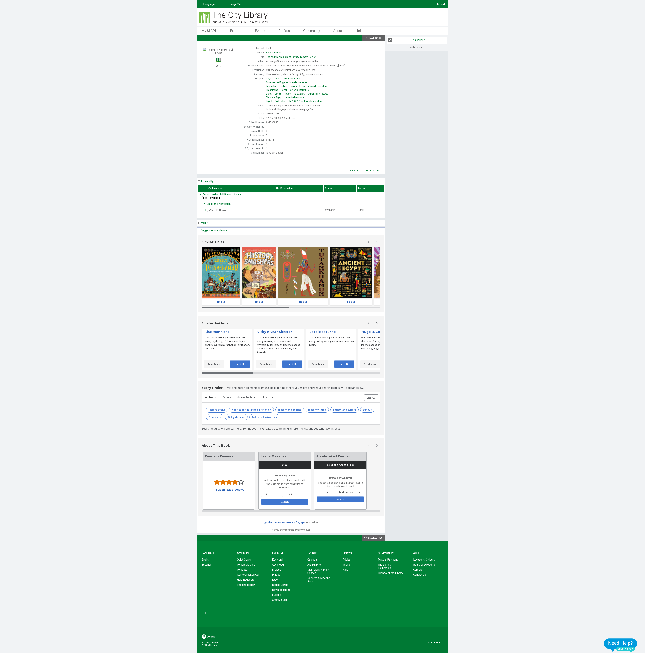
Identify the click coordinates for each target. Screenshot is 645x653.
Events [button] (260, 31)
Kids (345, 569)
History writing (317, 409)
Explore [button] (236, 31)
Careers (417, 569)
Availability (207, 181)
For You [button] (284, 31)
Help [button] (359, 31)
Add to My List (417, 47)
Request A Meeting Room (318, 579)
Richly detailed (236, 417)
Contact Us (419, 574)
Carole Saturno (322, 331)
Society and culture (344, 409)
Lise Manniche (217, 331)
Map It (204, 222)
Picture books (217, 409)
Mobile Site (434, 642)
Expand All (355, 170)
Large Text (236, 4)
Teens (346, 564)
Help (205, 613)
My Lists (242, 569)
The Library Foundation (384, 566)
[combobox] (324, 492)
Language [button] (208, 553)
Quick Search (244, 559)
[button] (371, 397)
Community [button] (312, 31)
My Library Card (246, 564)
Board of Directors (424, 564)
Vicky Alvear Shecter (274, 331)
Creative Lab (279, 599)
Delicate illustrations (264, 417)
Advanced (278, 564)
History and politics (289, 409)
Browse (276, 569)
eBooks (276, 594)
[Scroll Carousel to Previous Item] (368, 242)
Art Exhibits (314, 564)
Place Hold (419, 40)
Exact (275, 579)
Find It (221, 302)
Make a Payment (388, 559)
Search (285, 501)
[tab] (210, 397)
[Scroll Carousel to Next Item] (376, 242)
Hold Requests (245, 579)
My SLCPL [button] (210, 31)
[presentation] (221, 272)
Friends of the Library (390, 573)
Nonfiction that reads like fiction (251, 409)
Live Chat (620, 645)
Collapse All (372, 170)
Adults (346, 559)
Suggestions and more (214, 230)
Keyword (277, 559)
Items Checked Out (248, 574)
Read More (214, 364)
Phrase (276, 574)
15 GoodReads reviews (229, 489)
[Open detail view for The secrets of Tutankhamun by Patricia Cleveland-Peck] (221, 272)
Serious (367, 409)
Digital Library (280, 584)
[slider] (291, 307)
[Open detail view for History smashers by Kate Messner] (259, 272)
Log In (443, 4)
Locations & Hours (424, 559)
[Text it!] (204, 210)
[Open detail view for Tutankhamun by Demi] (303, 272)
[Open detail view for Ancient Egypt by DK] (351, 272)
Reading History (246, 584)
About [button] (338, 31)
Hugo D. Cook (372, 331)
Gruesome (215, 417)
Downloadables (281, 589)
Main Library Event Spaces (318, 571)
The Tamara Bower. (291, 57)
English (206, 559)
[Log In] (438, 4)
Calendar (312, 559)
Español (206, 564)
